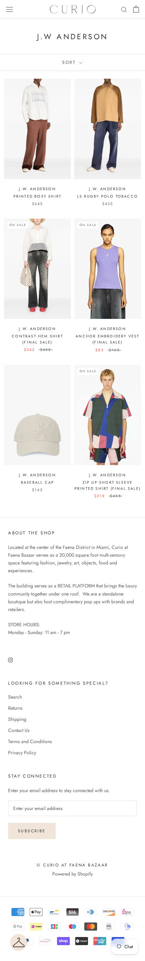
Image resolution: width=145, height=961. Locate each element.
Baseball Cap (37, 482)
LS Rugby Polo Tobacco (107, 196)
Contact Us (19, 730)
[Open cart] (136, 9)
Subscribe (32, 831)
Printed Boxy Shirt (37, 196)
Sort (70, 62)
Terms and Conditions (30, 741)
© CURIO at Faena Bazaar (72, 865)
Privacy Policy (22, 752)
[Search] (124, 9)
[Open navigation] (9, 9)
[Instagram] (10, 659)
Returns (15, 708)
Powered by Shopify (72, 873)
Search (15, 696)
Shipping (17, 719)
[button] (18, 942)
